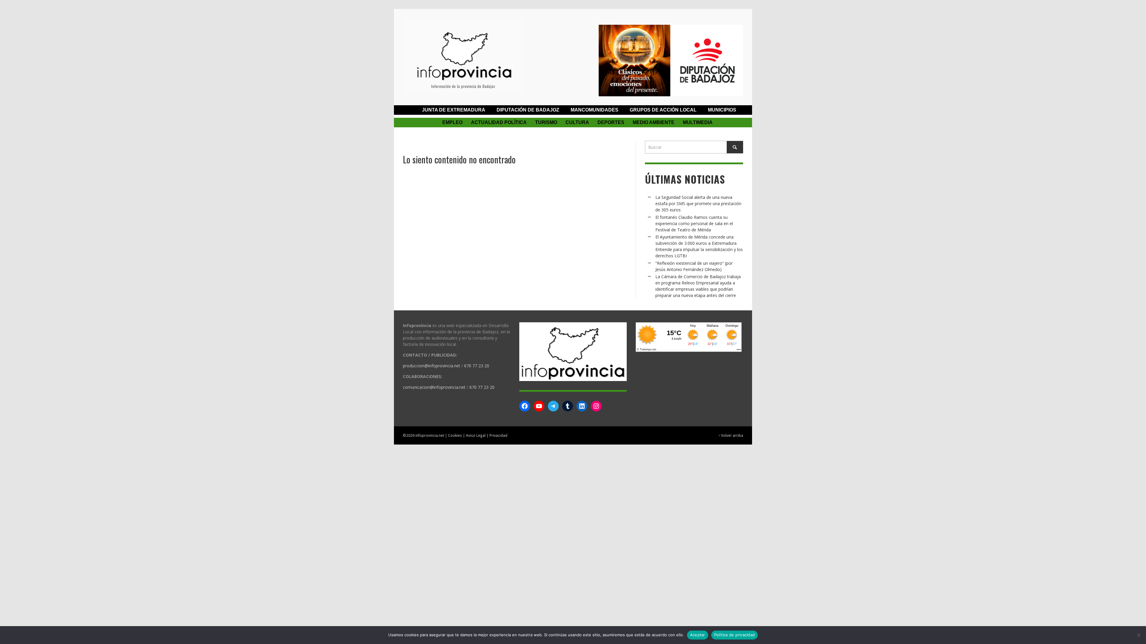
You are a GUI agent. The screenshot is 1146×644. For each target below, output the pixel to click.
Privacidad (498, 435)
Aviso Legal (476, 435)
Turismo (546, 122)
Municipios (722, 109)
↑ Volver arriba (730, 435)
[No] (1139, 635)
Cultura (577, 122)
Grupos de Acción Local (663, 109)
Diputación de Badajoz (528, 109)
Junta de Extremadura (453, 109)
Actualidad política (499, 122)
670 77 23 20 (476, 366)
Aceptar (697, 634)
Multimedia (698, 122)
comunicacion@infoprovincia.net (434, 387)
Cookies (455, 435)
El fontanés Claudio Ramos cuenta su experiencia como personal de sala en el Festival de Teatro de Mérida (694, 223)
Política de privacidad (734, 634)
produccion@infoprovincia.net (431, 366)
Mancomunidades (594, 109)
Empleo (452, 122)
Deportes (610, 122)
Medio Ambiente (653, 122)
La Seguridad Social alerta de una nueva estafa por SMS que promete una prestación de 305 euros (698, 203)
